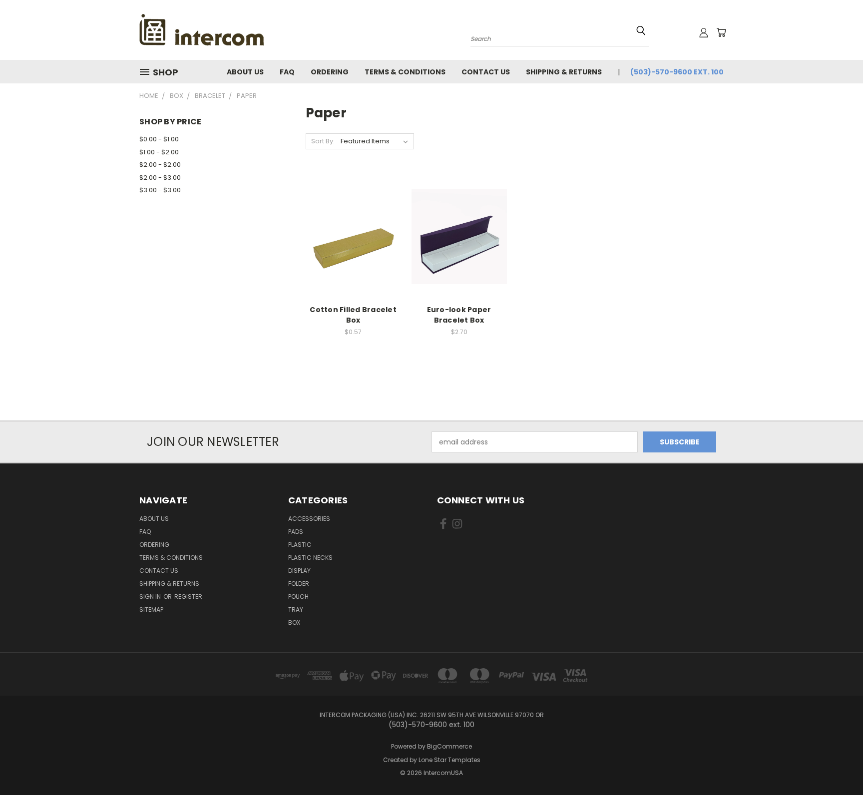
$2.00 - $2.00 (160, 164)
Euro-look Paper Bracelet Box (459, 315)
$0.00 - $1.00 (159, 139)
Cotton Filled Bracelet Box (353, 315)
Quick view (353, 225)
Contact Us (485, 72)
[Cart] (721, 32)
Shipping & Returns (564, 72)
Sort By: (323, 141)
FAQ (287, 72)
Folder (298, 583)
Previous (837, 764)
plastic (300, 544)
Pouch (298, 596)
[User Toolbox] (704, 32)
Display (299, 570)
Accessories (309, 518)
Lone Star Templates (449, 760)
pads (295, 531)
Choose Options (353, 244)
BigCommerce (449, 746)
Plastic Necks (310, 557)
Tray (295, 609)
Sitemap (151, 609)
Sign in (150, 596)
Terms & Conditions (405, 72)
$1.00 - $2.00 (159, 152)
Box (294, 622)
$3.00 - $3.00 (160, 190)
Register (188, 596)
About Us (245, 72)
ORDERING (330, 72)
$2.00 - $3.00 (160, 177)
